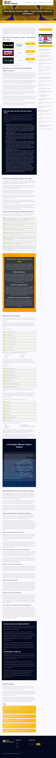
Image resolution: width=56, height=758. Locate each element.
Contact (50, 2)
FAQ (50, 21)
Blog (46, 2)
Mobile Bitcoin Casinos (34, 21)
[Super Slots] (8, 53)
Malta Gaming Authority (19, 126)
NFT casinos (35, 2)
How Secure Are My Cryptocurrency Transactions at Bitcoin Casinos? (17, 730)
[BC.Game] (8, 45)
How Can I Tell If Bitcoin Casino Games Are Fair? (13, 716)
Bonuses (20, 21)
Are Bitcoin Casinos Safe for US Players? (12, 707)
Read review (30, 46)
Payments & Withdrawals (43, 21)
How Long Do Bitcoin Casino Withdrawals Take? (13, 720)
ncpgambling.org (6, 675)
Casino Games (26, 21)
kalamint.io (4, 753)
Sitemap (17, 747)
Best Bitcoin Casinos (6, 21)
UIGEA (10, 185)
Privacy (17, 745)
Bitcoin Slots (41, 2)
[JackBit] (8, 60)
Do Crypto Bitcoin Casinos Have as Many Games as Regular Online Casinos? (17, 725)
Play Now (30, 43)
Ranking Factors (15, 21)
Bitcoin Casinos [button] (27, 2)
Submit (38, 744)
